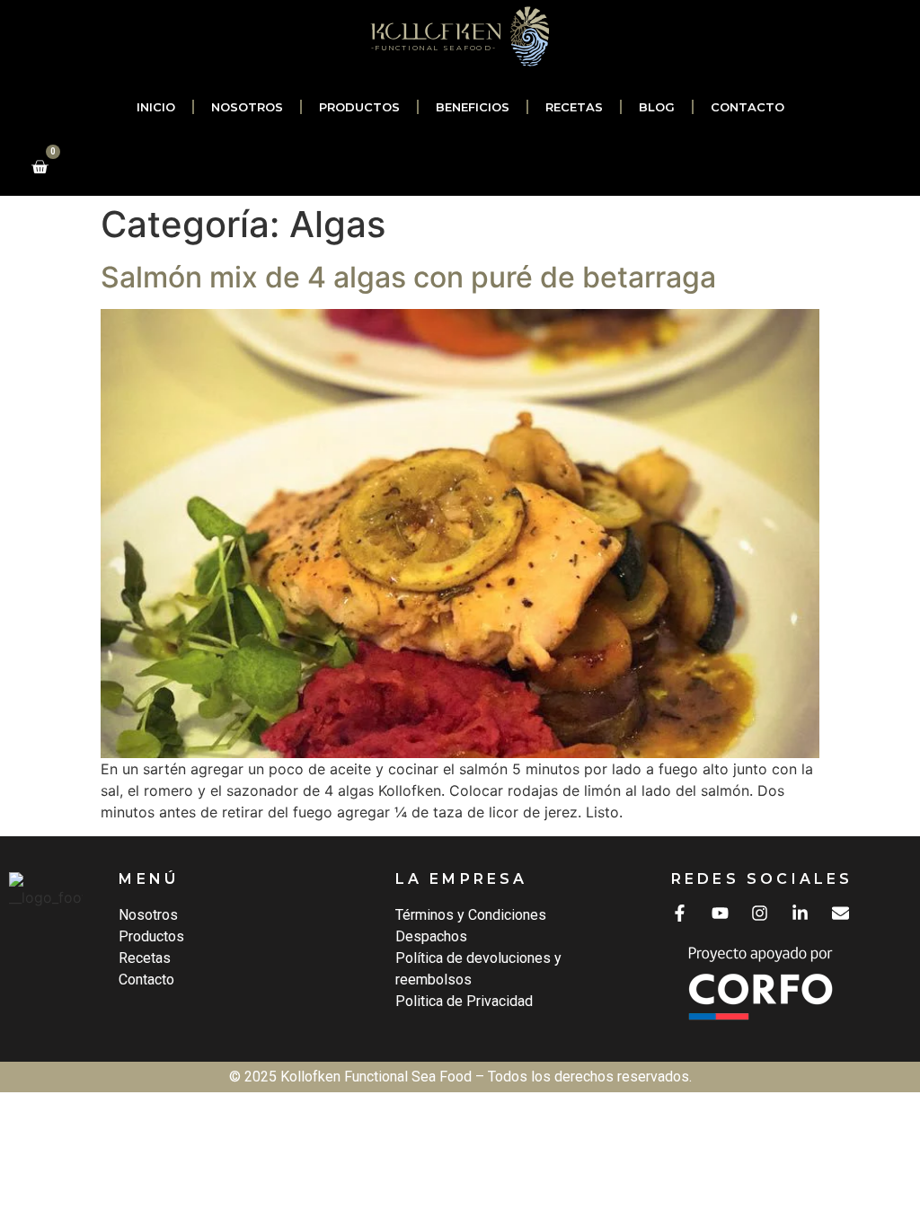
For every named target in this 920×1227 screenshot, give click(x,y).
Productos (359, 107)
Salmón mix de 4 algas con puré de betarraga (408, 277)
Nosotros (247, 107)
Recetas (574, 107)
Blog (657, 107)
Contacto (747, 107)
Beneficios (472, 107)
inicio (156, 107)
